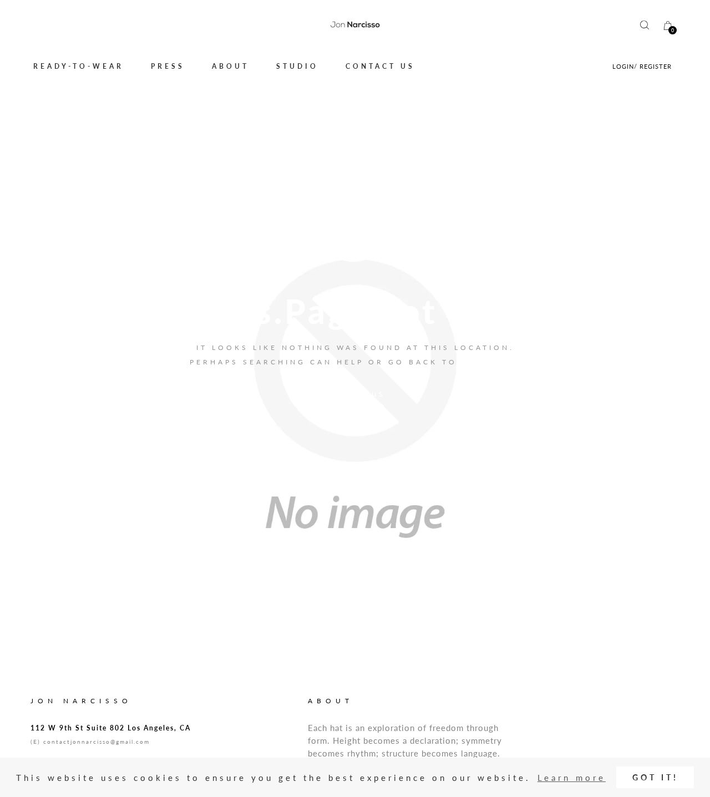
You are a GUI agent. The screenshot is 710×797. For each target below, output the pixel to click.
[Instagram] (364, 408)
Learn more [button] (571, 778)
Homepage (491, 362)
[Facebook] (329, 408)
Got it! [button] (655, 777)
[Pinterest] (381, 408)
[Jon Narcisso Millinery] (355, 25)
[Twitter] (346, 408)
